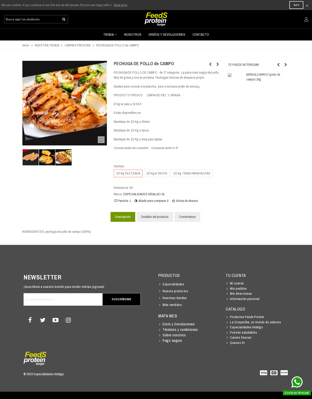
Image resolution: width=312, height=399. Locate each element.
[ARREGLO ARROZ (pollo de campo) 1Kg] (210, 64)
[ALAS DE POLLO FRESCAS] (217, 64)
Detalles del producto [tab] (155, 216)
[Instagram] (68, 320)
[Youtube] (55, 320)
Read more (120, 5)
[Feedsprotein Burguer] (156, 19)
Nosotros (132, 34)
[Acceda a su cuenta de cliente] (306, 19)
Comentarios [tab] (187, 216)
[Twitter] (43, 320)
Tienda (108, 34)
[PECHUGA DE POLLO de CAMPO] (101, 139)
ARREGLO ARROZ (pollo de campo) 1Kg (263, 76)
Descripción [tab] (123, 216)
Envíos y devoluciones (167, 34)
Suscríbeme (121, 299)
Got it (296, 5)
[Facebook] (30, 320)
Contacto (201, 34)
